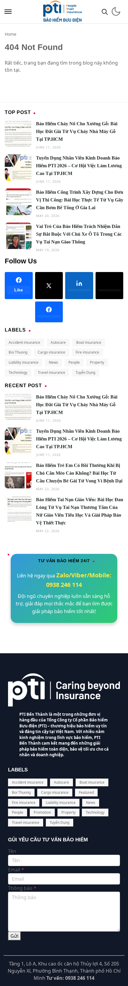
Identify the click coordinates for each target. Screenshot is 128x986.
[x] (49, 285)
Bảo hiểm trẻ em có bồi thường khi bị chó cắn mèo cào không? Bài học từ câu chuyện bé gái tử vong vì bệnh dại (79, 473)
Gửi (14, 936)
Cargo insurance (51, 352)
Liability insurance (23, 362)
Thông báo (22, 888)
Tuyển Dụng (85, 372)
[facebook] (49, 311)
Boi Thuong (18, 352)
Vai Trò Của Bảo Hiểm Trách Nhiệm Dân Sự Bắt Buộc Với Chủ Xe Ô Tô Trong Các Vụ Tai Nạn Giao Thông (79, 234)
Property (97, 362)
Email (16, 869)
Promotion (42, 812)
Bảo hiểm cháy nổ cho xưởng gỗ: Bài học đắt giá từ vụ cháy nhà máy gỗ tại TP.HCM (76, 131)
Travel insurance (51, 372)
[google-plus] (19, 311)
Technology (18, 372)
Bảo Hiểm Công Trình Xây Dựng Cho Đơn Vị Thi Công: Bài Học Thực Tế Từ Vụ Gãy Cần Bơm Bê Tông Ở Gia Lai (79, 200)
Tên (12, 851)
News (53, 362)
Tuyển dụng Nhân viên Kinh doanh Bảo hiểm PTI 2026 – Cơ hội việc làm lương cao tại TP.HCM (79, 165)
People (74, 362)
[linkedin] (79, 285)
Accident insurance (24, 342)
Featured (86, 792)
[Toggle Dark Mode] (116, 11)
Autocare (58, 342)
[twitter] (110, 285)
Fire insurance (87, 352)
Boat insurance (88, 342)
